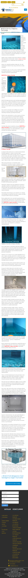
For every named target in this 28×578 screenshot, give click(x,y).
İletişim (13, 2)
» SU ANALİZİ (15, 522)
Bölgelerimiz (8, 32)
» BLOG (3, 524)
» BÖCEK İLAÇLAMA (16, 541)
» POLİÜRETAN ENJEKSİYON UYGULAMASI (15, 556)
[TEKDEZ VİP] (7, 10)
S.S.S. (9, 2)
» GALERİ (4, 522)
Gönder (5, 505)
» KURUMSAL (5, 517)
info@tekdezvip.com (14, 565)
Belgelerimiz (3, 2)
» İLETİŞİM (4, 526)
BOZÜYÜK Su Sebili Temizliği (13, 483)
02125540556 (14, 7)
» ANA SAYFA (4, 515)
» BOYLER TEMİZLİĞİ (17, 543)
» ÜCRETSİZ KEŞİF (16, 552)
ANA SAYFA (3, 32)
